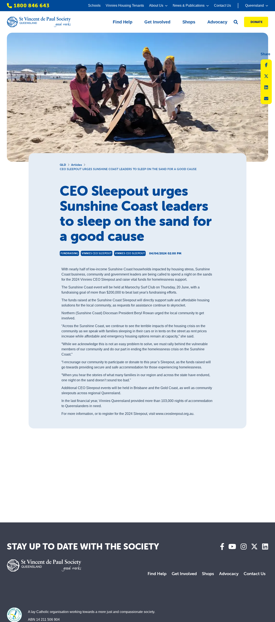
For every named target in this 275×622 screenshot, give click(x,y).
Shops (208, 573)
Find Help (157, 573)
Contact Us (222, 5)
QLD (63, 165)
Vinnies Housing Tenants (125, 5)
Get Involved (184, 573)
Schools (94, 5)
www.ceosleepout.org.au (174, 414)
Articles (76, 165)
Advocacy (228, 573)
